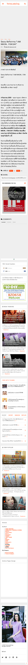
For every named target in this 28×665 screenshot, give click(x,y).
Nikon (9, 39)
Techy (6, 39)
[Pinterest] (16, 657)
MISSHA (7, 539)
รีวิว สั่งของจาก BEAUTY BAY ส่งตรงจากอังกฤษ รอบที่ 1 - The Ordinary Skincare (13, 342)
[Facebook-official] (6, 657)
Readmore (6, 329)
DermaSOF (8, 534)
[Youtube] (13, 657)
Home (2, 39)
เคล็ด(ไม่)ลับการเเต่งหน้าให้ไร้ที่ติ (15, 392)
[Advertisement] (14, 22)
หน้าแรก (4, 651)
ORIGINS (7, 545)
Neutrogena (8, 542)
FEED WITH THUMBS (8, 380)
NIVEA (6, 543)
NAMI (6, 540)
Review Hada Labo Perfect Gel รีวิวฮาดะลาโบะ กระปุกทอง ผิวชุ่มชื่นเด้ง (13, 460)
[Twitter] (2, 657)
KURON (7, 536)
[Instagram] (9, 657)
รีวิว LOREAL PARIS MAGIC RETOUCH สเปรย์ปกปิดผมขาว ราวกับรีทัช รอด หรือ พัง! (14, 506)
